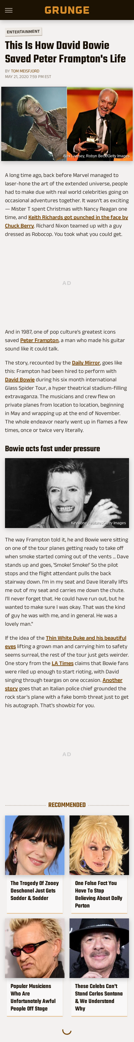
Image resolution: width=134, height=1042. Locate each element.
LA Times (63, 663)
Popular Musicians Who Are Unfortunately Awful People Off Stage (33, 997)
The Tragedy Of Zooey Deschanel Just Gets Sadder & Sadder (35, 890)
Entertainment (23, 32)
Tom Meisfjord (25, 70)
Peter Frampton (39, 340)
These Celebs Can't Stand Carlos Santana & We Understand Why (99, 997)
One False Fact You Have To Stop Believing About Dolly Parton (98, 894)
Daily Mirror (86, 363)
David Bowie (20, 379)
